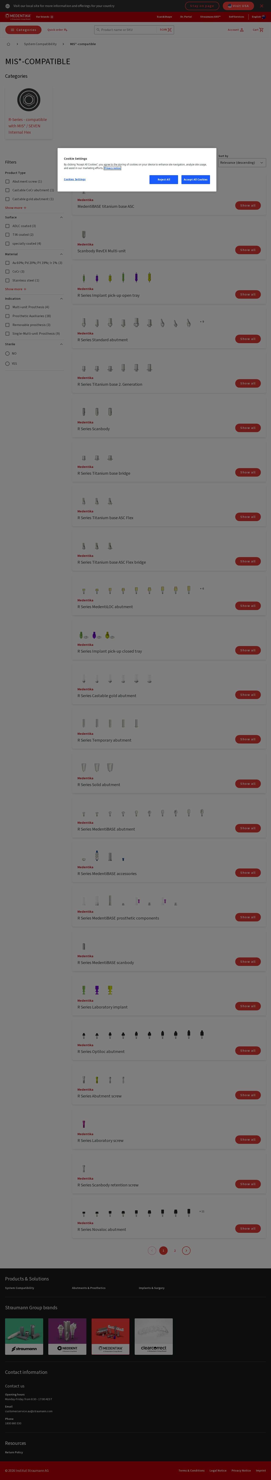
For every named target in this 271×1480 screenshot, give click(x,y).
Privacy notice (112, 168)
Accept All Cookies (196, 179)
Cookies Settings (75, 179)
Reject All (164, 179)
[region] (137, 170)
